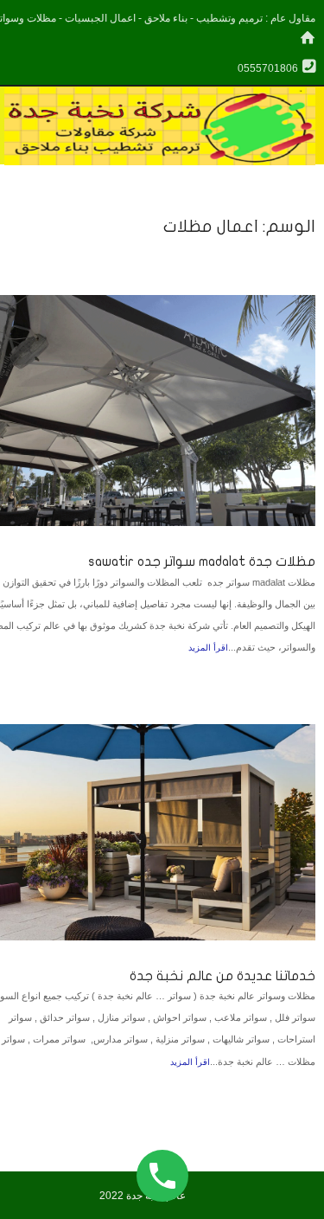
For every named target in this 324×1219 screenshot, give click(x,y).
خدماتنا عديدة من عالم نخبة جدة (222, 976)
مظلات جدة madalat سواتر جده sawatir (201, 561)
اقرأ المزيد (208, 647)
